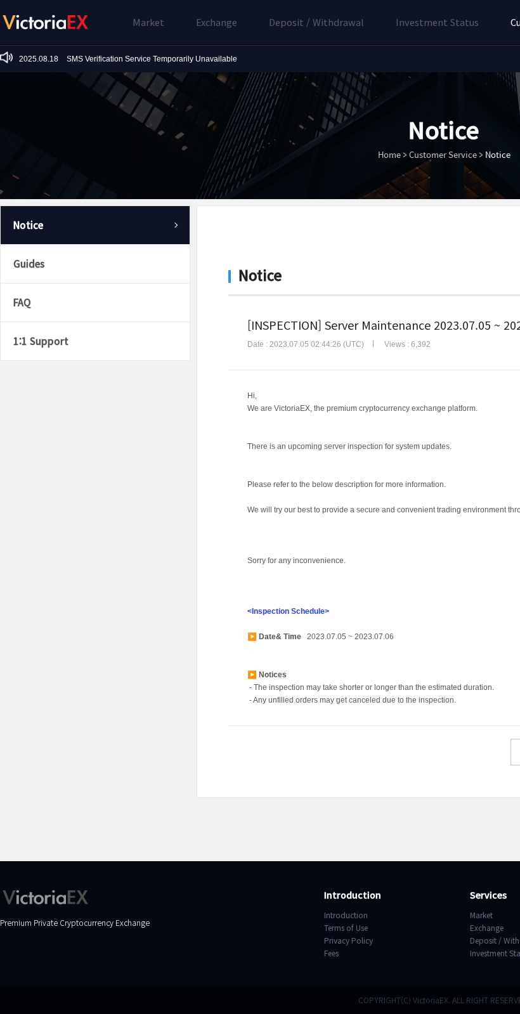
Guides (28, 263)
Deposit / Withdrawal (316, 22)
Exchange (216, 22)
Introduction (346, 914)
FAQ (22, 302)
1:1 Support (40, 341)
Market (148, 22)
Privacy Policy (348, 940)
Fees (331, 952)
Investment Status (437, 22)
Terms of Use (346, 927)
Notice (28, 224)
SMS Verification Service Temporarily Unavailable (128, 59)
